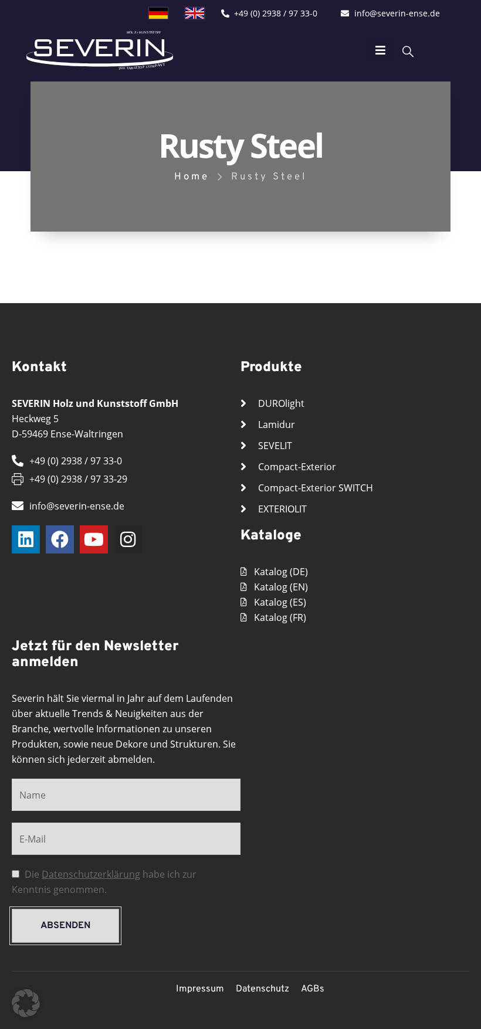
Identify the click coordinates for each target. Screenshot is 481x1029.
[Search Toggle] (408, 51)
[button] (26, 1003)
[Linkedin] (26, 539)
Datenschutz (262, 989)
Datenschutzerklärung (91, 874)
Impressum (200, 989)
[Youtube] (94, 539)
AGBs (312, 989)
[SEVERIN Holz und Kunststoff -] (99, 50)
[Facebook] (60, 539)
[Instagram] (128, 539)
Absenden (65, 926)
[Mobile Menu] (380, 50)
